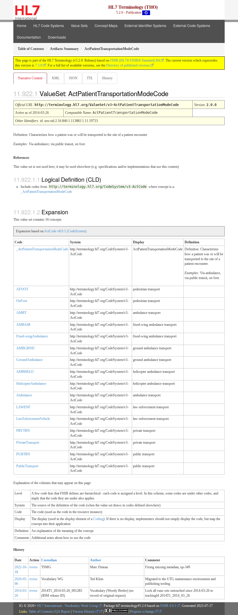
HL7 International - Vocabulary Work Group (67, 606)
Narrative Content (30, 78)
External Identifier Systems (145, 25)
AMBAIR (23, 325)
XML (55, 78)
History (107, 78)
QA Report (62, 611)
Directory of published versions (128, 65)
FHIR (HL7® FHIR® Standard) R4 (135, 60)
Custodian (49, 560)
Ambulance (24, 395)
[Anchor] (173, 93)
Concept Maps (106, 25)
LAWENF (23, 407)
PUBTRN (23, 454)
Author (95, 560)
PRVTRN (23, 431)
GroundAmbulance (29, 360)
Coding (98, 519)
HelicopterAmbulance (31, 384)
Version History (84, 611)
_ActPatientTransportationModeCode (46, 192)
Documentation (29, 37)
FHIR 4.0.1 (168, 606)
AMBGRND (25, 348)
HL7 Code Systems (48, 25)
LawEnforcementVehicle (33, 419)
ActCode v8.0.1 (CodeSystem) (65, 231)
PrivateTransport (27, 442)
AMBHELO (25, 372)
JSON (73, 78)
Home (21, 25)
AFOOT (22, 289)
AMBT (21, 313)
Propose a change (142, 611)
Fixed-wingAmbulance (32, 336)
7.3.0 (38, 65)
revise (33, 567)
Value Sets (79, 25)
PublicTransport (27, 466)
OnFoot (21, 301)
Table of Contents (41, 611)
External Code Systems (191, 25)
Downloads (57, 37)
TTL (90, 78)
